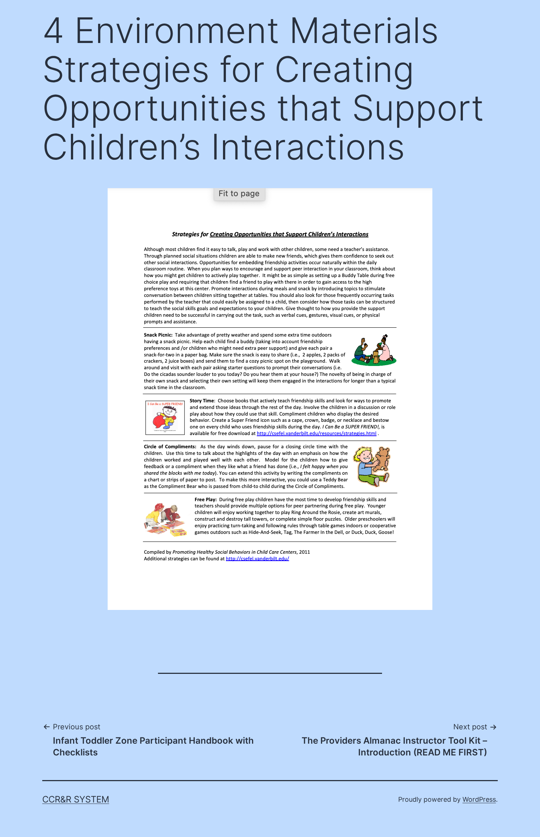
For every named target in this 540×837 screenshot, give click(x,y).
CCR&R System (75, 799)
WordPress (479, 799)
